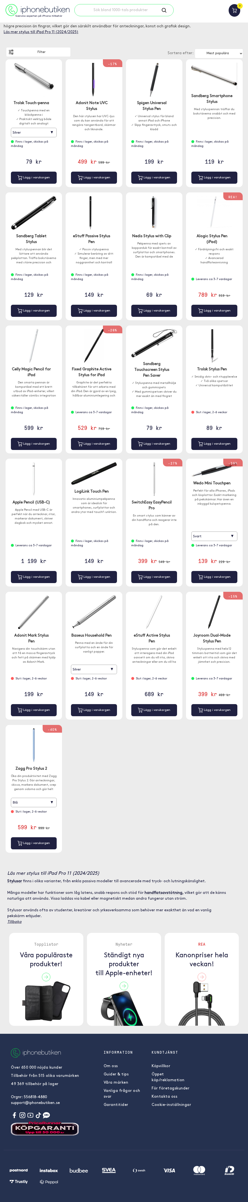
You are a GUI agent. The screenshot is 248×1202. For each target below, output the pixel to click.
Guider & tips (116, 1074)
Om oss (111, 1066)
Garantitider (116, 1105)
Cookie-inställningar (171, 1105)
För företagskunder (170, 1088)
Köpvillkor (161, 1066)
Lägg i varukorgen (36, 177)
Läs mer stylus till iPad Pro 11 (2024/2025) (41, 32)
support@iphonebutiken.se (35, 1103)
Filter (41, 52)
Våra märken (116, 1083)
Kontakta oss (164, 1097)
